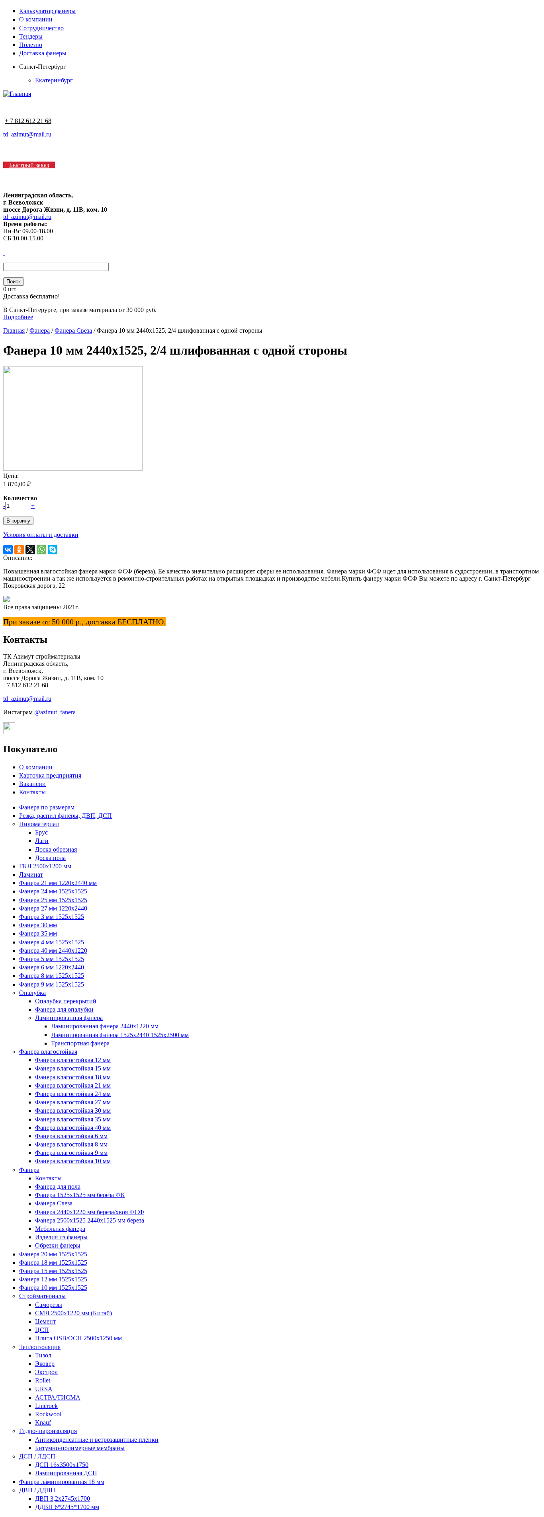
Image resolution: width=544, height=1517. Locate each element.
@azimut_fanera (55, 712)
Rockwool (48, 1414)
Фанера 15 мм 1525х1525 (53, 1270)
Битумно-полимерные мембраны (80, 1448)
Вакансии (32, 783)
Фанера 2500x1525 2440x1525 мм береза (89, 1220)
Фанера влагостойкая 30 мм (73, 1110)
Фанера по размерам (46, 807)
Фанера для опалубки (64, 1009)
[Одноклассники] (19, 549)
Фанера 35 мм (38, 933)
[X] (30, 549)
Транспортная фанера (80, 1043)
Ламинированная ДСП (66, 1473)
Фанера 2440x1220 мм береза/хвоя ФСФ (89, 1212)
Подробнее (18, 317)
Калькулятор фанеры (47, 11)
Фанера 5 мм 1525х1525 (51, 958)
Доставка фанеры (43, 53)
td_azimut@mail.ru (27, 134)
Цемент (45, 1321)
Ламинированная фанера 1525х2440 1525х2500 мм (120, 1034)
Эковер (45, 1363)
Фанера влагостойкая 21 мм (73, 1085)
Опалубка (32, 992)
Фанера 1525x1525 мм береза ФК (80, 1194)
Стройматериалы (42, 1296)
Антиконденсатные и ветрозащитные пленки (97, 1439)
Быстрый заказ (29, 165)
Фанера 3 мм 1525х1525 (51, 916)
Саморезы (48, 1304)
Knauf (43, 1422)
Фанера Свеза (73, 330)
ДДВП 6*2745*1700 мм (67, 1506)
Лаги (42, 840)
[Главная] (17, 93)
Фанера (39, 330)
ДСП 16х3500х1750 (61, 1464)
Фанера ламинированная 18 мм (61, 1481)
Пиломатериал (39, 824)
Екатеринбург (54, 80)
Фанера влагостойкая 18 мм (73, 1077)
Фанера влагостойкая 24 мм (73, 1093)
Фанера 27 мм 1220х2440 (53, 908)
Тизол (43, 1355)
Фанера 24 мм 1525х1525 (53, 891)
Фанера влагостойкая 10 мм (73, 1161)
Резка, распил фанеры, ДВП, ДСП (65, 815)
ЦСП (42, 1329)
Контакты (32, 792)
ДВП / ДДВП (37, 1490)
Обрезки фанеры (57, 1245)
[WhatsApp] (41, 549)
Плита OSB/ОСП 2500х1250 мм (78, 1338)
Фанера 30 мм (38, 925)
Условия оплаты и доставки (40, 534)
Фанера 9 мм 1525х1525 (51, 984)
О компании (36, 19)
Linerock (46, 1405)
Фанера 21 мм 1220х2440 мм (58, 882)
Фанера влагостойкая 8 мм (71, 1144)
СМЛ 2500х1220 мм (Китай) (73, 1313)
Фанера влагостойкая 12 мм (73, 1060)
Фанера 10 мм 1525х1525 (53, 1287)
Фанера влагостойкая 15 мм (73, 1068)
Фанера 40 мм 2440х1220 (53, 950)
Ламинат (31, 874)
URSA (44, 1389)
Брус (41, 832)
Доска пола (50, 857)
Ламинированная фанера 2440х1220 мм (105, 1026)
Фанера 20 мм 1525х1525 (53, 1254)
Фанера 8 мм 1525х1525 (51, 975)
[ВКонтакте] (8, 549)
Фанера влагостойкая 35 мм (73, 1119)
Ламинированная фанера (69, 1017)
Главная (14, 330)
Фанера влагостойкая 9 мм (71, 1152)
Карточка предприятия (50, 775)
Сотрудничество (41, 28)
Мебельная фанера (60, 1228)
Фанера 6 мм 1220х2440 (51, 967)
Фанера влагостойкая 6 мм (71, 1136)
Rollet (42, 1380)
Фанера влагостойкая (48, 1051)
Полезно (30, 44)
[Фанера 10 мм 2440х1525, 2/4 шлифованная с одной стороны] (73, 468)
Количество (20, 498)
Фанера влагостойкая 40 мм (73, 1127)
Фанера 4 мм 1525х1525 (51, 942)
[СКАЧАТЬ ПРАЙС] (4, 252)
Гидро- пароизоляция (48, 1430)
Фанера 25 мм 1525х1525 (53, 900)
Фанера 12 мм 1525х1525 (53, 1279)
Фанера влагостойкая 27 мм (73, 1102)
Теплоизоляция (40, 1346)
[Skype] (52, 549)
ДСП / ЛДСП (37, 1456)
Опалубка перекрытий (65, 1001)
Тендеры (31, 36)
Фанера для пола (57, 1186)
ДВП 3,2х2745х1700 (62, 1498)
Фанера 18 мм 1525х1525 (53, 1262)
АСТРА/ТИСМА (57, 1397)
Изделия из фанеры (61, 1237)
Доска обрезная (56, 849)
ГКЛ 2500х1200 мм (45, 866)
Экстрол (46, 1372)
